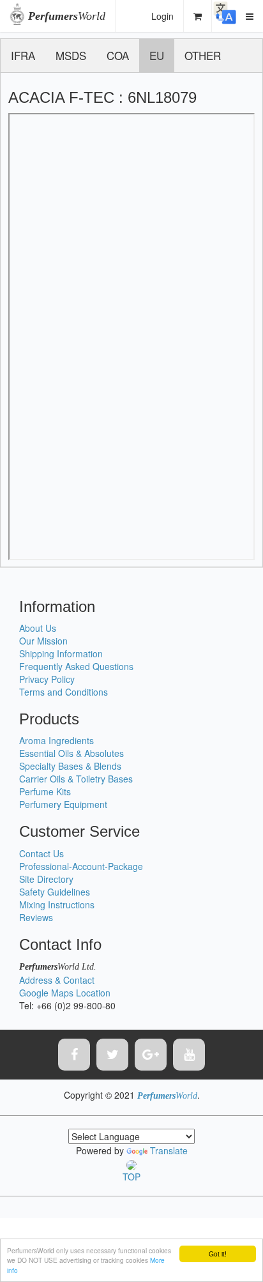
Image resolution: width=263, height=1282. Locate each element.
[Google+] (151, 1055)
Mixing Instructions (56, 904)
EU (156, 55)
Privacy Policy (47, 679)
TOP (131, 1176)
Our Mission (43, 640)
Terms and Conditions (63, 691)
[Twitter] (112, 1055)
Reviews (36, 917)
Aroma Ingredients (56, 740)
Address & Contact (56, 979)
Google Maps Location (64, 992)
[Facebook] (74, 1055)
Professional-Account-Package (81, 866)
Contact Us (41, 853)
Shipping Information (61, 653)
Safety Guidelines (54, 891)
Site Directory (46, 879)
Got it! (218, 1253)
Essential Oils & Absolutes (71, 753)
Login (162, 16)
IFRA (23, 55)
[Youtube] (189, 1055)
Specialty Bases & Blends (70, 765)
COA (118, 55)
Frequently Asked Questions (76, 666)
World (66, 16)
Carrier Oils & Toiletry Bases (76, 778)
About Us (37, 628)
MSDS (71, 55)
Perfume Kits (45, 791)
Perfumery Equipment (63, 804)
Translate (169, 1150)
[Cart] (198, 16)
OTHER (202, 55)
